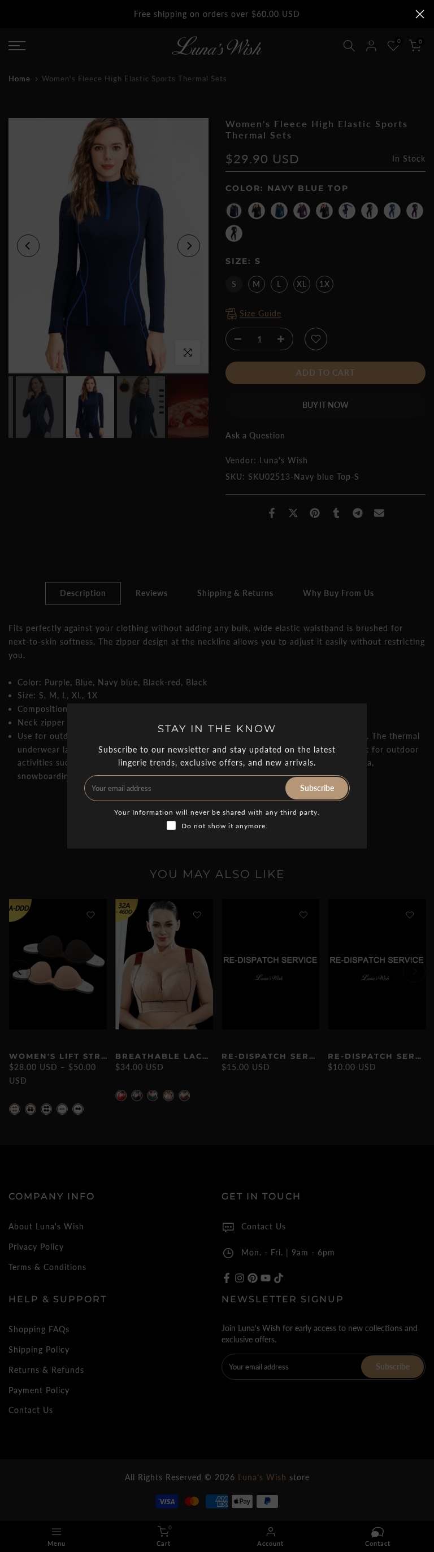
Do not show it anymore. (224, 825)
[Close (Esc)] (420, 14)
